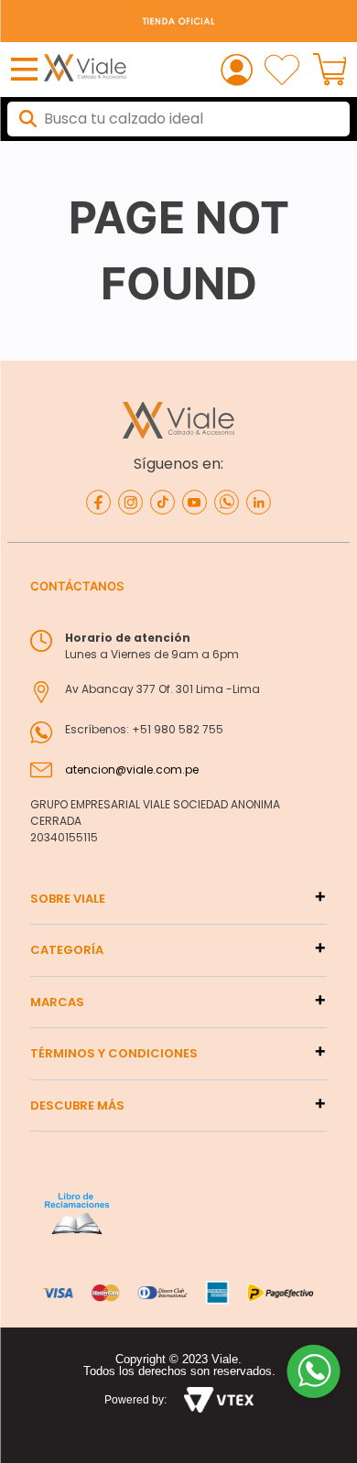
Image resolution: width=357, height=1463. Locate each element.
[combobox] (178, 119)
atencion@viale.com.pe (132, 769)
